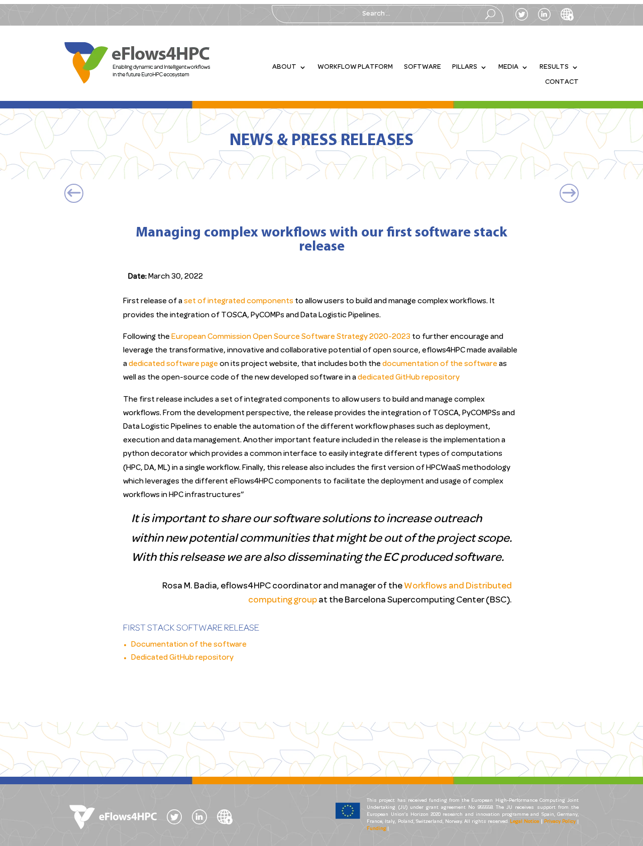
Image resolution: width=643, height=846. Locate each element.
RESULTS (554, 67)
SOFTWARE (422, 67)
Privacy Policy (560, 821)
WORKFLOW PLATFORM (355, 67)
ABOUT (284, 67)
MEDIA (508, 67)
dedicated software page (173, 364)
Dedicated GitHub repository (182, 657)
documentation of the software (439, 364)
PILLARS (464, 67)
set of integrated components (237, 301)
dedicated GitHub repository (409, 377)
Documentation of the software (189, 644)
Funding (376, 828)
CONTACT (562, 82)
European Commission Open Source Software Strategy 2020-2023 (290, 336)
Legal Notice (524, 821)
